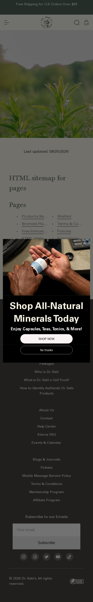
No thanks (46, 350)
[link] (46, 267)
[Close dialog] (87, 242)
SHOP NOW (46, 338)
